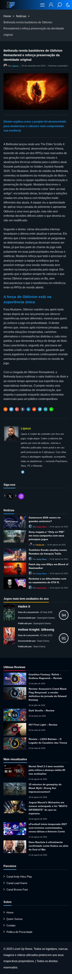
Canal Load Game (16, 883)
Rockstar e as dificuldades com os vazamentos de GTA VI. (47, 580)
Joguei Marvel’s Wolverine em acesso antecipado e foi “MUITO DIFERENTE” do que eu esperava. (48, 808)
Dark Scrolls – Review (41, 710)
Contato (10, 925)
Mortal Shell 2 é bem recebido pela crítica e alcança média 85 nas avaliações (47, 770)
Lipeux (15, 66)
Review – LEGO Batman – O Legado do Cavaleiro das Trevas (48, 741)
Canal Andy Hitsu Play (19, 876)
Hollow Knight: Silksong (36, 629)
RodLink (40, 545)
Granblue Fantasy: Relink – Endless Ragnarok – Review (45, 676)
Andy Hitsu (41, 527)
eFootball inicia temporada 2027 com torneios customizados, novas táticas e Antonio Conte (48, 828)
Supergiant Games (46, 618)
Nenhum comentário (58, 66)
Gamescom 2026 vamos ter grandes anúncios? (45, 519)
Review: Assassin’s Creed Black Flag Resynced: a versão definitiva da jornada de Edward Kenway (48, 694)
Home (7, 16)
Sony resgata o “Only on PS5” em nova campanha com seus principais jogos (46, 536)
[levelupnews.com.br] (10, 5)
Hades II (24, 606)
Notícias (21, 16)
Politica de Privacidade (19, 931)
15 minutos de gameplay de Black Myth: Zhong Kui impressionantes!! (45, 788)
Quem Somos (14, 918)
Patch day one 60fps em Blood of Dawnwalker (48, 566)
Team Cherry (43, 641)
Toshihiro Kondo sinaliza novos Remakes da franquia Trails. (48, 552)
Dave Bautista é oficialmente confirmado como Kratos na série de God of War (48, 846)
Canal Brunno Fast (17, 889)
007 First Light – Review (43, 724)
